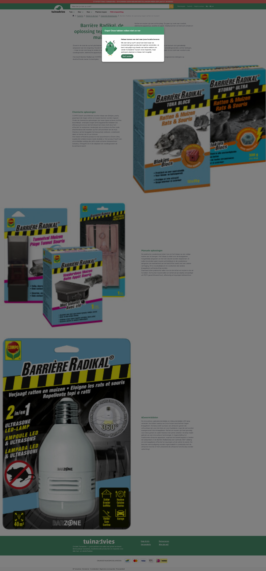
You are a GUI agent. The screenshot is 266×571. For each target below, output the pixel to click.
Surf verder (127, 56)
